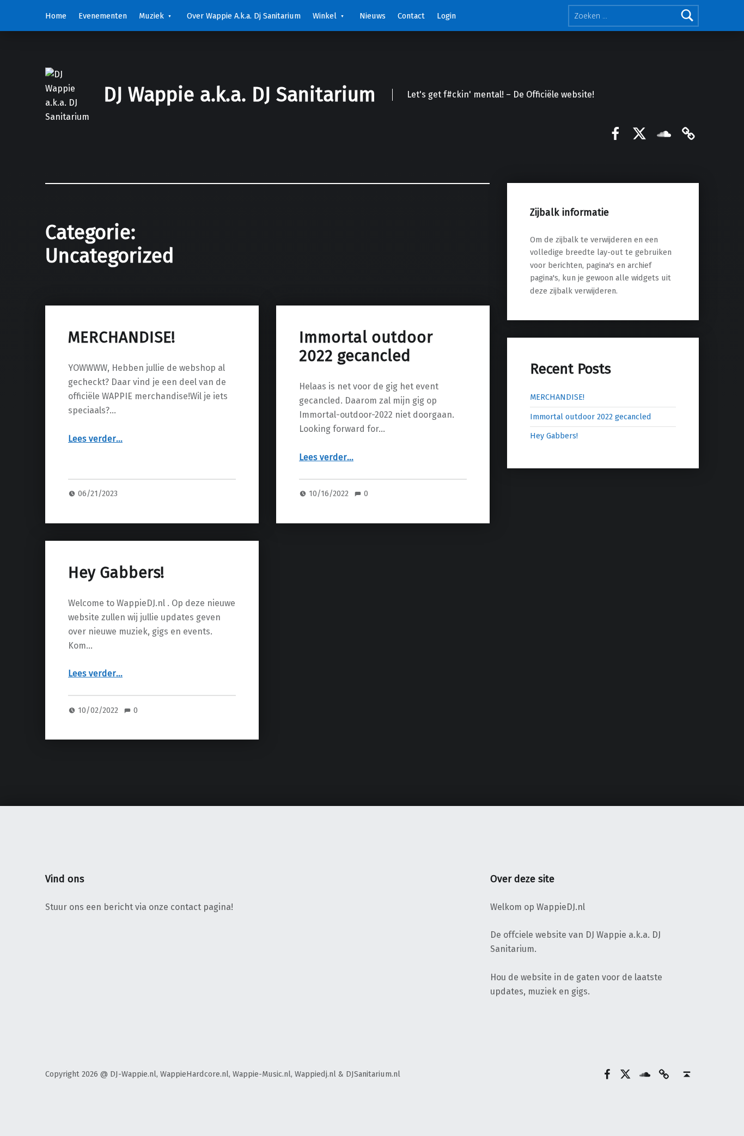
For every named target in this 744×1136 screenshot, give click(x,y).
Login (446, 16)
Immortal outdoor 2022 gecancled (366, 346)
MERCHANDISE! (121, 337)
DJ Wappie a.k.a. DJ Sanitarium (239, 95)
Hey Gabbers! (116, 572)
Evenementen (102, 16)
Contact (411, 16)
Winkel (325, 16)
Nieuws (372, 16)
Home (55, 16)
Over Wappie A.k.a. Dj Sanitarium (244, 16)
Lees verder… (95, 438)
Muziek (151, 16)
